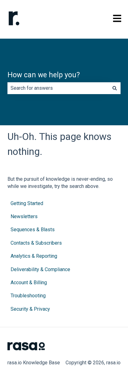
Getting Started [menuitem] (27, 203)
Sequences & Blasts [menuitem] (33, 229)
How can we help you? (43, 75)
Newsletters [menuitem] (24, 216)
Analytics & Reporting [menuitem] (34, 256)
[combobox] (58, 88)
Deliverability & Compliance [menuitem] (40, 269)
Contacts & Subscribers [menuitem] (36, 243)
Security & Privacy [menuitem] (30, 309)
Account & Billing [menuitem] (29, 282)
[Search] (115, 88)
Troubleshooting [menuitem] (28, 296)
